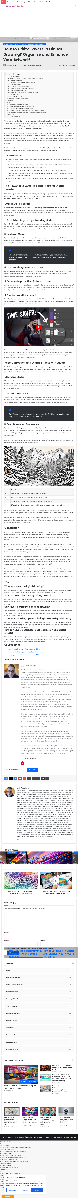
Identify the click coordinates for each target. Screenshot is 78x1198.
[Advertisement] (39, 23)
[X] (11, 778)
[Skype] (29, 778)
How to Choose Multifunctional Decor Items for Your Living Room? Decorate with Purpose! (62, 1089)
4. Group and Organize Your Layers (20, 86)
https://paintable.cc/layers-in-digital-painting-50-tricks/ (26, 652)
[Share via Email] (43, 778)
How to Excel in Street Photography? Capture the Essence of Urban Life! (29, 2)
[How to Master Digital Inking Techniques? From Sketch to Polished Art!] (12, 1111)
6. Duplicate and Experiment (18, 90)
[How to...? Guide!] (15, 6)
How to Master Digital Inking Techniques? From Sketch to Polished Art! (10, 1121)
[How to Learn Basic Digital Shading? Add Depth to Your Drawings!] (66, 1111)
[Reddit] (24, 778)
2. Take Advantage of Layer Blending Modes (22, 82)
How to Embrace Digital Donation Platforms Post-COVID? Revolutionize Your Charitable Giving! (61, 1078)
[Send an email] (15, 65)
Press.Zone (42, 692)
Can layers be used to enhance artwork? (22, 108)
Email (6, 940)
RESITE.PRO (54, 692)
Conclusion (10, 100)
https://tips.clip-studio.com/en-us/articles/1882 (23, 655)
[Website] (18, 839)
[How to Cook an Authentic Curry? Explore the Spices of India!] (45, 1068)
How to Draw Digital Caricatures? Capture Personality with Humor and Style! (47, 1121)
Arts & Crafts (11, 38)
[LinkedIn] (15, 778)
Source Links (11, 114)
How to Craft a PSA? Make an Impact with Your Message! (20, 1087)
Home (4, 38)
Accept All (37, 1190)
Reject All (25, 1190)
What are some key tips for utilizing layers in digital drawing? (27, 110)
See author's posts (29, 758)
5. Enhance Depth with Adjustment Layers (22, 88)
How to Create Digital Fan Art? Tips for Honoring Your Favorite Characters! (29, 1120)
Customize (12, 1190)
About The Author (15, 116)
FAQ (8, 102)
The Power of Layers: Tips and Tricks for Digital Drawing (25, 78)
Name (6, 932)
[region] (25, 1184)
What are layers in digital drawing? (20, 104)
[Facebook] (6, 778)
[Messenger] (34, 778)
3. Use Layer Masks (15, 84)
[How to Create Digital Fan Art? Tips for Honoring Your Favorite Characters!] (30, 1111)
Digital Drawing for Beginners (36, 44)
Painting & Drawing (20, 44)
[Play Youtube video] (39, 326)
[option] (39, 857)
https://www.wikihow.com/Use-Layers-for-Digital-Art (25, 649)
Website (42, 940)
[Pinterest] (20, 778)
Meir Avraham (10, 65)
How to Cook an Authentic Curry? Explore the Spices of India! (62, 1068)
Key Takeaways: (15, 76)
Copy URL (32, 770)
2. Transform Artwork (16, 96)
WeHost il (73, 1137)
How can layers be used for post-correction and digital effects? (28, 112)
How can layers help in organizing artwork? (22, 106)
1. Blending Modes (15, 94)
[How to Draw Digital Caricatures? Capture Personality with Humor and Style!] (48, 1111)
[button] (0, 1143)
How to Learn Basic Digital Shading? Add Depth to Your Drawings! (65, 1120)
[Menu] (2, 7)
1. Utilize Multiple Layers (16, 80)
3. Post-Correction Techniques (19, 98)
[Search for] (76, 7)
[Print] (47, 778)
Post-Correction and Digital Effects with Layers (22, 92)
